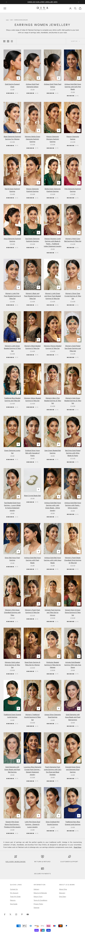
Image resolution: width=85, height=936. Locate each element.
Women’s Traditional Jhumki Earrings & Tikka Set (32, 717)
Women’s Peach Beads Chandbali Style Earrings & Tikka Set (72, 560)
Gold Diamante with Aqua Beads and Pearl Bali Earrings (72, 717)
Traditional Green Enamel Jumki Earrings (12, 716)
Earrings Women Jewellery (21, 19)
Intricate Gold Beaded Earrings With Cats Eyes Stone (72, 664)
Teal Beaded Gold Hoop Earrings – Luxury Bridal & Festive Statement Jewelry (12, 506)
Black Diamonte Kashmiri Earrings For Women (12, 138)
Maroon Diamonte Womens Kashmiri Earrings (52, 139)
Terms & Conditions (40, 900)
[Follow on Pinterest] (22, 914)
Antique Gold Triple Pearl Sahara (52, 85)
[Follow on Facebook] (5, 914)
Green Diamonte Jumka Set (12, 451)
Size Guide (13, 904)
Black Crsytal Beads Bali (32, 496)
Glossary (62, 893)
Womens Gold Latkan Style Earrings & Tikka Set (12, 664)
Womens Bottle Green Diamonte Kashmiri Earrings (32, 139)
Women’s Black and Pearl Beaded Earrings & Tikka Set (32, 296)
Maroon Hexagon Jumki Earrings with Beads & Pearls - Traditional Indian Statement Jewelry (52, 242)
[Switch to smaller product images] (8, 41)
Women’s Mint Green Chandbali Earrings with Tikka (12, 612)
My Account (14, 893)
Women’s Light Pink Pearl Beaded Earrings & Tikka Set (12, 296)
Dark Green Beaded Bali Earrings (52, 451)
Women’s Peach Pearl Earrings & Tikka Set (32, 611)
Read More (77, 847)
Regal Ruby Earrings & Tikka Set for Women (32, 663)
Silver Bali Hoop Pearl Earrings (12, 559)
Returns (12, 900)
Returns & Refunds (40, 893)
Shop (11, 19)
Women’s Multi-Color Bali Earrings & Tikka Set (72, 240)
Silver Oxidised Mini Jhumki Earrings (52, 823)
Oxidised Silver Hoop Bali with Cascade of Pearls (32, 453)
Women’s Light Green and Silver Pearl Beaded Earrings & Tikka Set (52, 296)
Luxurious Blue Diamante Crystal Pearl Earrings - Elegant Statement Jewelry (32, 771)
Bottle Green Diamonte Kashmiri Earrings (53, 190)
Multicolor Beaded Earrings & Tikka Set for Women (52, 664)
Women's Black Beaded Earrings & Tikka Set (32, 347)
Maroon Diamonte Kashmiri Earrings (32, 190)
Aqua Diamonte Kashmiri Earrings (12, 240)
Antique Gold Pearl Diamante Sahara (32, 85)
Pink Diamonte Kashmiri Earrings (73, 190)
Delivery (36, 889)
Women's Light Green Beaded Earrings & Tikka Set (12, 348)
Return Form (38, 897)
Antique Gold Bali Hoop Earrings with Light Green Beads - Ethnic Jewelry (52, 506)
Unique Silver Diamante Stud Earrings (52, 716)
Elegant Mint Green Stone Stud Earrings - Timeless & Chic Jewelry (12, 824)
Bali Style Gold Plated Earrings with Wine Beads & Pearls (72, 453)
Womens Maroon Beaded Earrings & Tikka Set (52, 347)
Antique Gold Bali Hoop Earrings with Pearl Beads (32, 560)
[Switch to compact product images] (12, 41)
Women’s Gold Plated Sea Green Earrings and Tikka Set (73, 348)
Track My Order (15, 897)
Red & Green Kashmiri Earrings (12, 190)
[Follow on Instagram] (16, 914)
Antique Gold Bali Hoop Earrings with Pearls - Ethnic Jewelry (73, 505)
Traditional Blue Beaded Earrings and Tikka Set (12, 399)
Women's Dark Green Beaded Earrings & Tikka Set (72, 400)
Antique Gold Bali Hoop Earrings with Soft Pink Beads (73, 86)
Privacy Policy (38, 904)
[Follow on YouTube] (28, 914)
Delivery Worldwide (16, 861)
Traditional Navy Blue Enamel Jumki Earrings (72, 823)
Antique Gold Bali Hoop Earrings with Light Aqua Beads (52, 560)
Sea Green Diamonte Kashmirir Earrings (32, 240)
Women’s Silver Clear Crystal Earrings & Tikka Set (73, 296)
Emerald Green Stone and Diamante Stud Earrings (72, 769)
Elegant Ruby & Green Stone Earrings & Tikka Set (73, 612)
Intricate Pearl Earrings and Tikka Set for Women (52, 612)
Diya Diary (62, 897)
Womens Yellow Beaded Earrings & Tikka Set (32, 399)
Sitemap (36, 908)
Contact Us (14, 889)
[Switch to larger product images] (4, 41)
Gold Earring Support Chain (12, 85)
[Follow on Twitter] (10, 914)
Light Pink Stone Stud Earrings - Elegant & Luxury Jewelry (32, 824)
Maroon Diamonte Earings (73, 138)
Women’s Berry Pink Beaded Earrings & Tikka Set (52, 400)
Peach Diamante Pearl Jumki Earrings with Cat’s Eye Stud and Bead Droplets (52, 771)
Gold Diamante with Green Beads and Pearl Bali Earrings (12, 769)
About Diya (63, 889)
